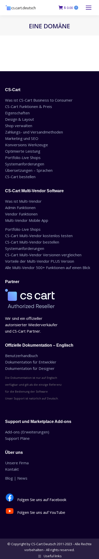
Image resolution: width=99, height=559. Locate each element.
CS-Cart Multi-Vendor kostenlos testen (39, 235)
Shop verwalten (18, 125)
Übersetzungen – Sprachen (29, 170)
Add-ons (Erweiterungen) (27, 431)
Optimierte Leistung (22, 151)
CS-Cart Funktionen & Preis (28, 106)
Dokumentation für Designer (30, 368)
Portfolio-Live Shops (23, 157)
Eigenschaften (17, 112)
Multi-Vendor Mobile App (26, 220)
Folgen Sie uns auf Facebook (41, 499)
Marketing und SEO (21, 138)
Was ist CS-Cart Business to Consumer (39, 100)
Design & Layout (19, 119)
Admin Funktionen (20, 207)
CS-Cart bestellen (20, 176)
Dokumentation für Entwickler (30, 361)
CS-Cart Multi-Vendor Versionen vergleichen (43, 254)
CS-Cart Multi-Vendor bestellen (32, 242)
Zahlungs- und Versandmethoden (34, 132)
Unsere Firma (17, 462)
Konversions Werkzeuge (26, 144)
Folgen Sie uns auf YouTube (41, 512)
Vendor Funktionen (21, 213)
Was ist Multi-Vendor (23, 201)
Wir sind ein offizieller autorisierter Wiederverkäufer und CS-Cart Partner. (31, 325)
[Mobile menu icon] (88, 7)
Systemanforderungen (24, 163)
